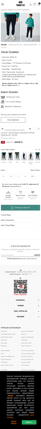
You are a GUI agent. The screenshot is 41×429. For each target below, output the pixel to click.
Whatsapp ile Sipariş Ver (22, 207)
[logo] (20, 3)
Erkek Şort (3, 345)
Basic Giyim (4, 331)
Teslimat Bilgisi (6, 215)
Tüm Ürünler (4, 362)
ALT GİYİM (17, 10)
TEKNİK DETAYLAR (15, 45)
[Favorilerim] (34, 4)
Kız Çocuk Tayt (25, 365)
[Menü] (2, 4)
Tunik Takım (4, 370)
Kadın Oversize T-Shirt (7, 365)
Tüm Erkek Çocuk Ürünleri (28, 370)
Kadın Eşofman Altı (6, 359)
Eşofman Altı (25, 10)
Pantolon (23, 334)
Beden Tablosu (35, 170)
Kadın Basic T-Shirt (26, 343)
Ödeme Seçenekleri (7, 220)
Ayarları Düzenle (14, 422)
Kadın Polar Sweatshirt (27, 331)
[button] (4, 27)
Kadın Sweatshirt (5, 350)
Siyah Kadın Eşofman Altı (7, 356)
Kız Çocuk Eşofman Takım (28, 353)
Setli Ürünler (24, 340)
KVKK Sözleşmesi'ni (14, 258)
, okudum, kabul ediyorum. (22, 258)
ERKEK (10, 10)
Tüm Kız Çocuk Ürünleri (27, 350)
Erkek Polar (4, 340)
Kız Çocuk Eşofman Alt (27, 359)
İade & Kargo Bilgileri (8, 225)
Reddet (10, 395)
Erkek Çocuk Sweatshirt (27, 337)
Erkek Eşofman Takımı (7, 337)
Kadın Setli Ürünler (26, 345)
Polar (2, 353)
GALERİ (3, 45)
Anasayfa (4, 10)
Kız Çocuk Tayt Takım (27, 356)
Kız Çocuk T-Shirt (25, 362)
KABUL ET (29, 422)
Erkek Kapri (4, 343)
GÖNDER (37, 255)
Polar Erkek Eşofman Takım (8, 334)
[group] (10, 27)
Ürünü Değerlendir (13, 120)
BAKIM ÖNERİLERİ (30, 45)
